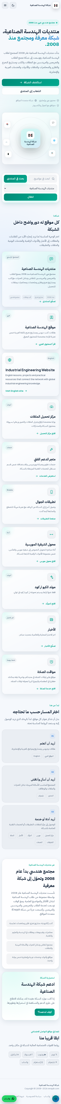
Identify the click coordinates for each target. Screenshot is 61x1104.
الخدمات (39, 842)
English (37, 756)
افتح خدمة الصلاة (48, 688)
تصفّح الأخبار (50, 646)
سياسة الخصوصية (33, 1096)
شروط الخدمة (18, 1096)
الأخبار (21, 835)
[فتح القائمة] (5, 5)
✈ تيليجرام (52, 1062)
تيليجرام (41, 795)
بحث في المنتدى (15, 178)
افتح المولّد (51, 603)
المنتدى (50, 795)
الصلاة (12, 835)
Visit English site (14, 390)
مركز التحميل (49, 835)
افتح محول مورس (48, 561)
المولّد (30, 835)
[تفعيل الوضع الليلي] (13, 5)
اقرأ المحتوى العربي (47, 344)
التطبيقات (50, 842)
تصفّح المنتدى (49, 301)
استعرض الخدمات (47, 476)
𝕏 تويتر (54, 1054)
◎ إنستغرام (38, 1062)
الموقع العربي (49, 756)
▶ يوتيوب (42, 1054)
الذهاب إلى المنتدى (30, 91)
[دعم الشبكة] (55, 1098)
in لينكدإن (15, 1054)
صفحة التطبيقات (48, 518)
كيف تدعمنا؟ (45, 1012)
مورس (38, 835)
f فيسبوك (28, 1054)
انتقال (31, 197)
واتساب (25, 1062)
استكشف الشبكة (33, 82)
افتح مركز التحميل (48, 433)
